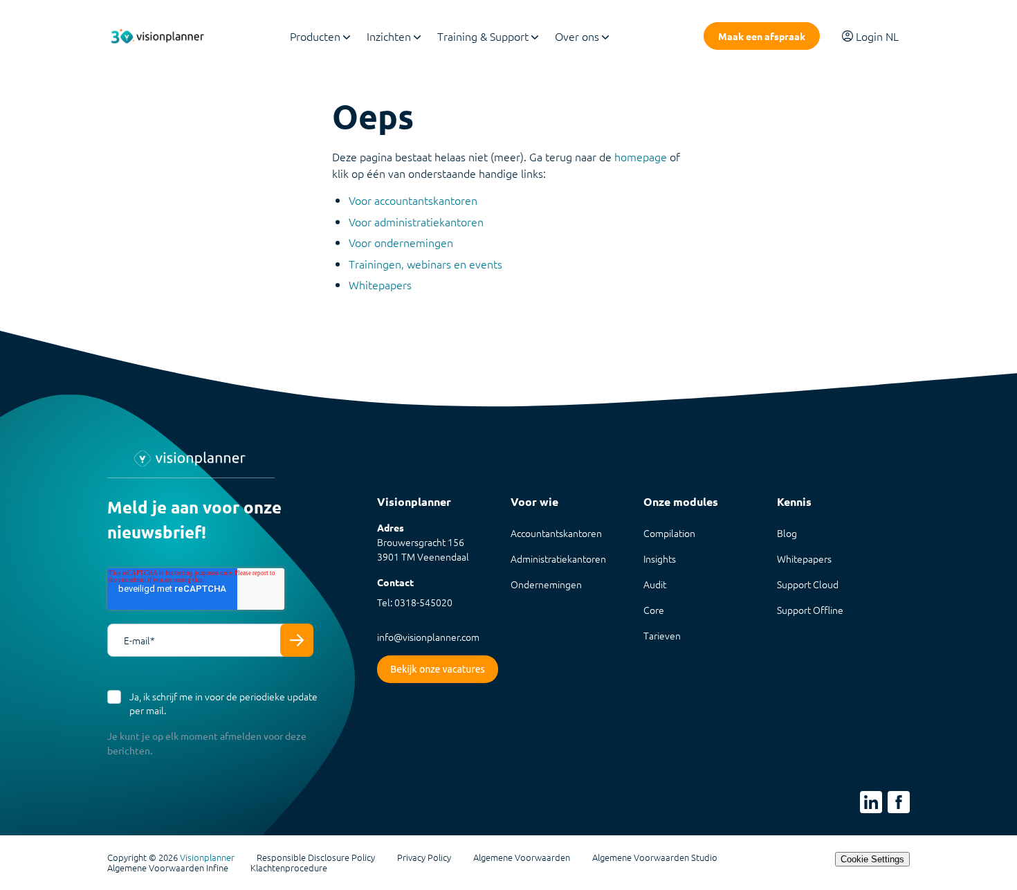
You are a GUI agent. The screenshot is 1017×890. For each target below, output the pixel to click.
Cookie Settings (872, 859)
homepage (640, 156)
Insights (659, 558)
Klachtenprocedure (288, 867)
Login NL (877, 36)
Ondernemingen (546, 584)
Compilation (669, 533)
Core (653, 610)
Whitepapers (380, 284)
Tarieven (662, 635)
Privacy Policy (424, 857)
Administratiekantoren (558, 558)
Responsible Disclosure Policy (316, 857)
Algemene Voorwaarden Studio (654, 857)
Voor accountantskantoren (413, 200)
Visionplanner (207, 857)
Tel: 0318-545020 (414, 602)
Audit (654, 584)
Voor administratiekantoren (416, 221)
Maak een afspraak (761, 36)
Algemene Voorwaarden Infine (167, 867)
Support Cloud (808, 584)
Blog (787, 533)
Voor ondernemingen (401, 242)
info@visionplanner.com (428, 637)
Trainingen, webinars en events (425, 263)
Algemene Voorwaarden (521, 857)
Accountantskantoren (556, 533)
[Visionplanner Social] (871, 802)
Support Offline (810, 610)
